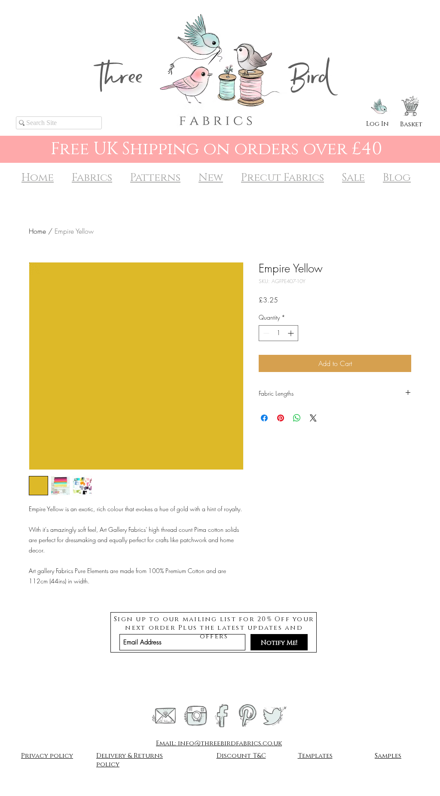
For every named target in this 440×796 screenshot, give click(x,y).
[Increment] (291, 333)
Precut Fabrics (282, 178)
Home (37, 178)
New (211, 178)
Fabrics (92, 178)
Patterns (155, 178)
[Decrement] (265, 333)
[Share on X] (313, 418)
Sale (353, 178)
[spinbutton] (278, 333)
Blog (397, 178)
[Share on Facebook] (264, 418)
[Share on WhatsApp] (297, 418)
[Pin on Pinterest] (280, 418)
